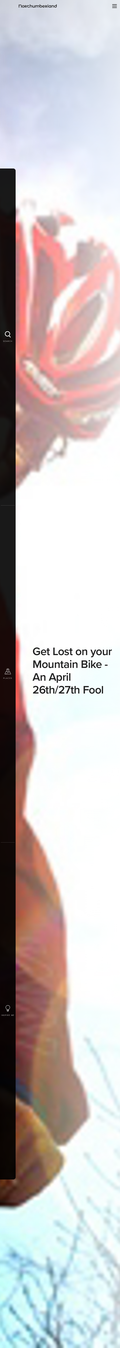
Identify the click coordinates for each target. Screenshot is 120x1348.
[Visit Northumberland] (38, 6)
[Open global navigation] (113, 6)
